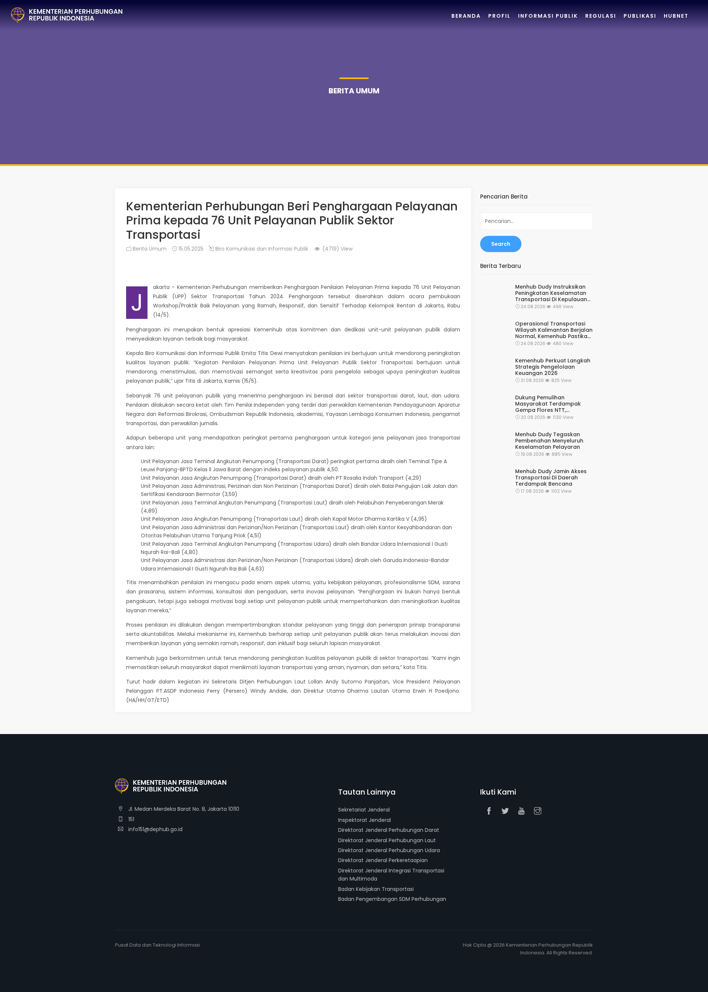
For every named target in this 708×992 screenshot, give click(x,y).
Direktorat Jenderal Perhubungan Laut (387, 840)
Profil (499, 16)
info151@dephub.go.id (155, 829)
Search (500, 244)
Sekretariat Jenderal (364, 809)
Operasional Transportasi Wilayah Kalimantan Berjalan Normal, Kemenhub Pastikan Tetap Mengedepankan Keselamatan (554, 330)
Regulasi (600, 16)
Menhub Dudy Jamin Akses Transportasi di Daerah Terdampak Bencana (551, 477)
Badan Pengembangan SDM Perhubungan (392, 899)
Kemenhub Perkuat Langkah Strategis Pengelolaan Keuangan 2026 (552, 367)
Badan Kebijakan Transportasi (376, 889)
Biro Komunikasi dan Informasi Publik (261, 248)
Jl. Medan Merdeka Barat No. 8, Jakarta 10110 (183, 809)
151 (130, 819)
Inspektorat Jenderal (364, 820)
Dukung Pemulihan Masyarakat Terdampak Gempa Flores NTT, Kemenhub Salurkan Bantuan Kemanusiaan (548, 404)
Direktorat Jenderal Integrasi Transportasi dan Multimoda (391, 874)
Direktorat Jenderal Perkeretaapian (383, 860)
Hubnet (676, 16)
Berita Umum (149, 248)
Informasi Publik (548, 16)
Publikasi (640, 16)
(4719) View (337, 248)
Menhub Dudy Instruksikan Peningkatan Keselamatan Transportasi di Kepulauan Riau (551, 293)
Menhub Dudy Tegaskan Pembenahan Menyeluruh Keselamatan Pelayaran (549, 440)
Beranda (466, 16)
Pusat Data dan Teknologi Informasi (157, 944)
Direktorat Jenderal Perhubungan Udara (389, 850)
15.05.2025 (190, 248)
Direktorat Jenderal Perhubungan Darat (388, 830)
